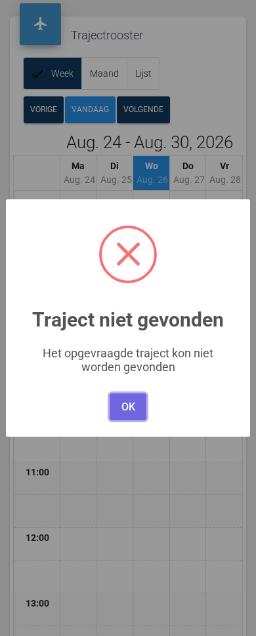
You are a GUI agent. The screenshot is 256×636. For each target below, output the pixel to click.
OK (128, 407)
